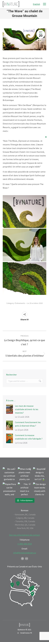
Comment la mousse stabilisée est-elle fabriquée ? (28, 437)
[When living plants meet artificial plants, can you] (24, 474)
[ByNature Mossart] (24, 211)
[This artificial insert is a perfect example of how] (24, 489)
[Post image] (9, 409)
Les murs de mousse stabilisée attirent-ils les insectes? (26, 409)
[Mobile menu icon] (44, 4)
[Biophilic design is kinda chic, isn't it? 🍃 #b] (39, 474)
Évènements (20, 303)
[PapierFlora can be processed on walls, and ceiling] (9, 489)
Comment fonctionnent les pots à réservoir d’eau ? (28, 424)
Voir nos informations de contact (24, 535)
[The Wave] (24, 278)
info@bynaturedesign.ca (24, 552)
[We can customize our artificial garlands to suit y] (9, 474)
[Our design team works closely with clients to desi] (39, 489)
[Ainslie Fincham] (24, 245)
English (36, 4)
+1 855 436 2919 (24, 543)
